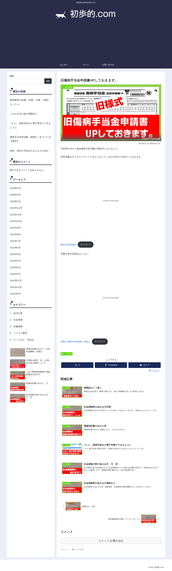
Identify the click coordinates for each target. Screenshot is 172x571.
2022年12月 (16, 208)
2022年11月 (16, 214)
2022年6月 (15, 247)
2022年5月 (15, 254)
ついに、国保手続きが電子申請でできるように (30, 125)
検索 (11, 76)
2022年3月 (15, 267)
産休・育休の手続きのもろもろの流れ (29, 151)
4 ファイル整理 (18, 333)
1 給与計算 (16, 313)
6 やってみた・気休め (22, 339)
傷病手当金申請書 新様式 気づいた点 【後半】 (30, 139)
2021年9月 (15, 294)
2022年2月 (15, 274)
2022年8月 (15, 234)
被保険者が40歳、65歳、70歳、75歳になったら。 (29, 102)
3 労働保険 (16, 326)
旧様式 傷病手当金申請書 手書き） (76, 341)
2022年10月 (16, 221)
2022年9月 (15, 228)
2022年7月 (15, 241)
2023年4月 (15, 188)
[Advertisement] (86, 42)
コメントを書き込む (111, 540)
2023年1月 (15, 201)
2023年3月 (15, 195)
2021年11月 (16, 280)
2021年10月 (16, 287)
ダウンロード (85, 244)
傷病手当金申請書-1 (68, 244)
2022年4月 (15, 261)
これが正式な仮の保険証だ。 (24, 113)
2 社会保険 (67, 354)
